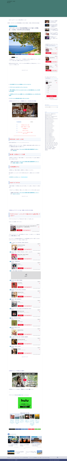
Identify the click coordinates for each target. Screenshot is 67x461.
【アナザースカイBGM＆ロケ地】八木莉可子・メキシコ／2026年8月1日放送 (12, 421)
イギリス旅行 (47, 142)
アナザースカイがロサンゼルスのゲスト (50, 130)
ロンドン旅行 (47, 147)
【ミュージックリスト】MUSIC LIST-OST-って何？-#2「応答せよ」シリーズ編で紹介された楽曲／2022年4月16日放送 (32, 422)
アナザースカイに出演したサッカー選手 (50, 140)
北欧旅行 (51, 147)
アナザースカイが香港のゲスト (49, 135)
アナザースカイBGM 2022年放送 (13, 26)
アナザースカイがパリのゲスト (49, 128)
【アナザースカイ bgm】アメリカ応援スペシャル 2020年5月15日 (27, 421)
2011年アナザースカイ (48, 116)
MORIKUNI (15, 150)
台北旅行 (54, 147)
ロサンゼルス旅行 (52, 146)
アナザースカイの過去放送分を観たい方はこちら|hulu (19, 98)
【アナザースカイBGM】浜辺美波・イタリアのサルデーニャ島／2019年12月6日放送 (17, 421)
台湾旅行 (47, 148)
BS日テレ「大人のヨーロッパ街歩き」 (50, 117)
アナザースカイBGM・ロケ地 (15, 457)
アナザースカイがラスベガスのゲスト (50, 129)
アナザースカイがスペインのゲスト (49, 122)
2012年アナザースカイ (54, 116)
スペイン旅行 (56, 142)
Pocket (16, 57)
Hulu (20, 395)
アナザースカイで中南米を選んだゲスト (50, 136)
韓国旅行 (54, 148)
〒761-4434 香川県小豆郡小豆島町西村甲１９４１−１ (29, 161)
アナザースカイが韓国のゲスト (49, 134)
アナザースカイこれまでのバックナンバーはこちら (18, 87)
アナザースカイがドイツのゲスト (49, 124)
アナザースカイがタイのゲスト (49, 123)
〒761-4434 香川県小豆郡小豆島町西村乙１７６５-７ (29, 192)
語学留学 (50, 148)
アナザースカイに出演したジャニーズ (50, 141)
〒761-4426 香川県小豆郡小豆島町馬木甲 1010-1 (28, 149)
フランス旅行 (47, 146)
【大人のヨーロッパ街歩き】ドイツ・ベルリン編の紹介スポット (22, 421)
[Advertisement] (33, 10)
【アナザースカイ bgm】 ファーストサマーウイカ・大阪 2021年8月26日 (37, 421)
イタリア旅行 (51, 142)
